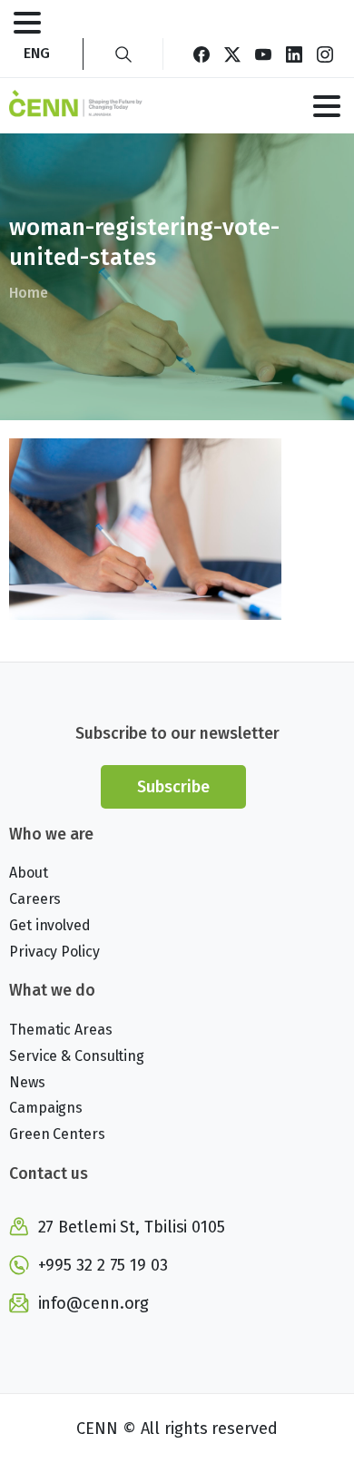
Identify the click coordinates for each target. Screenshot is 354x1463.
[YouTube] (263, 54)
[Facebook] (201, 54)
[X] (232, 54)
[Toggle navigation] (27, 22)
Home (28, 292)
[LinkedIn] (294, 54)
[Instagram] (325, 54)
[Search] (123, 54)
